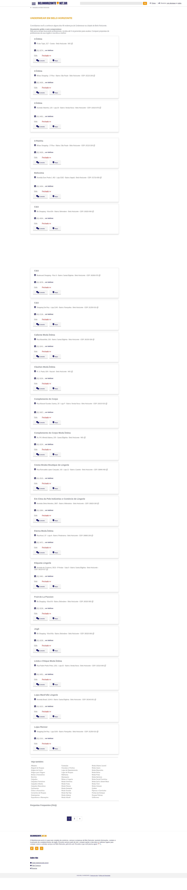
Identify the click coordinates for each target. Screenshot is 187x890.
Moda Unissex (97, 786)
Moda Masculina (97, 770)
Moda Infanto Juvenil (99, 765)
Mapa (56, 61)
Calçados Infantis (37, 784)
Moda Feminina (66, 781)
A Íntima (38, 39)
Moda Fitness (66, 786)
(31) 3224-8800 (41, 444)
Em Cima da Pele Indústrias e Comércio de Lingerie (60, 499)
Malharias (64, 775)
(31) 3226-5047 (41, 378)
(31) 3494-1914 (41, 186)
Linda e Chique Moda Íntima (48, 661)
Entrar (154, 3)
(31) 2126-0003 (41, 314)
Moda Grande (66, 790)
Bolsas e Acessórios (38, 775)
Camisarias (35, 788)
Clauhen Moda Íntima (45, 367)
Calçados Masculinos (38, 786)
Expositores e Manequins (39, 797)
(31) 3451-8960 (41, 116)
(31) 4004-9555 (41, 218)
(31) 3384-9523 (41, 510)
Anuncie (34, 868)
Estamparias (35, 795)
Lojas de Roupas (67, 772)
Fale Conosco (36, 865)
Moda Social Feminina (99, 779)
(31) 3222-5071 (41, 706)
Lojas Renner (41, 727)
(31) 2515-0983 (41, 478)
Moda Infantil (65, 797)
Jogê (37, 629)
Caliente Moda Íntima (45, 335)
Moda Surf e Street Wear (100, 781)
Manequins (65, 777)
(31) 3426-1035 (41, 82)
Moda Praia (96, 775)
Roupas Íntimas (97, 795)
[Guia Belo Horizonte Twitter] (37, 848)
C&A (36, 207)
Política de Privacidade (104, 875)
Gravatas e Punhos (68, 768)
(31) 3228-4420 (41, 608)
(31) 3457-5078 (41, 412)
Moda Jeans (96, 768)
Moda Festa (65, 784)
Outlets (94, 788)
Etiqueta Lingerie (43, 563)
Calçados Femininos (38, 781)
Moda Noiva (96, 772)
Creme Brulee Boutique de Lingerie (52, 465)
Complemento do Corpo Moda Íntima (52, 433)
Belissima (39, 173)
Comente (40, 61)
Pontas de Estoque (98, 793)
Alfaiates (34, 765)
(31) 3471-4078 (41, 542)
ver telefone (49, 50)
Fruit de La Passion (44, 597)
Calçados (34, 779)
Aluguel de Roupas (37, 768)
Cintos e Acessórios (37, 790)
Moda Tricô (96, 784)
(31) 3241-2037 (41, 346)
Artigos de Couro (37, 770)
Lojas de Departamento (69, 770)
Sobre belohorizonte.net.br (40, 863)
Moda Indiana (66, 795)
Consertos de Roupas (38, 793)
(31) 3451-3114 (41, 674)
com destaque (171, 3)
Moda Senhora (97, 777)
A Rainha (39, 141)
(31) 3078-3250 (41, 282)
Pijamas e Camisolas (99, 790)
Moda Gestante (66, 788)
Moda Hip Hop (66, 793)
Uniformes (95, 797)
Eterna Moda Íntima (44, 531)
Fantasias (64, 765)
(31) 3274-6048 (41, 50)
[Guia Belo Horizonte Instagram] (42, 848)
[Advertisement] (75, 7)
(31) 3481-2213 (41, 576)
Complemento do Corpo (46, 399)
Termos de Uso (94, 875)
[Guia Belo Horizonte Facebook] (32, 848)
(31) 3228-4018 (41, 640)
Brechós (34, 777)
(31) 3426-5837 (41, 152)
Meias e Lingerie (67, 779)
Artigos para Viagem (38, 772)
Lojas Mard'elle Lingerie (46, 695)
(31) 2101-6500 (41, 738)
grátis (179, 3)
